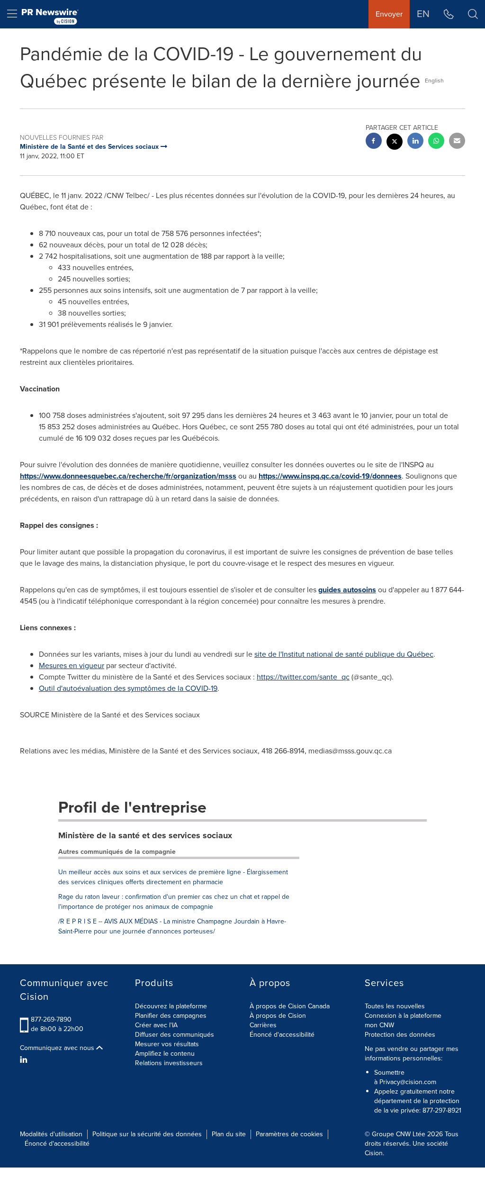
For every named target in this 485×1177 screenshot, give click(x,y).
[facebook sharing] (374, 142)
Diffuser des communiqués (174, 1035)
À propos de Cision (278, 1016)
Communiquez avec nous (58, 1048)
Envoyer (389, 14)
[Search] (473, 14)
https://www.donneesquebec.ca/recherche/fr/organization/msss (128, 476)
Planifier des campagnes (171, 1016)
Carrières (263, 1025)
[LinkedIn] (25, 1060)
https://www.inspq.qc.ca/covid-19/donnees (330, 476)
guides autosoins (347, 589)
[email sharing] (457, 142)
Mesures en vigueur (71, 665)
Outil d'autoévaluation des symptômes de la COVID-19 (128, 688)
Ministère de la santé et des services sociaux (145, 835)
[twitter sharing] (394, 143)
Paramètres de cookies (289, 1134)
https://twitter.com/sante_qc (303, 676)
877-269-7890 (51, 1019)
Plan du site (229, 1134)
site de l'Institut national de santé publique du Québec (343, 654)
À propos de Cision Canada (290, 1006)
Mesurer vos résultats (167, 1044)
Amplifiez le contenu (165, 1054)
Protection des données (400, 1035)
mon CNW (379, 1025)
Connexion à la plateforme (403, 1016)
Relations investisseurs (169, 1063)
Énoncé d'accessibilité (282, 1035)
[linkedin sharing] (415, 142)
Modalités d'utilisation (51, 1134)
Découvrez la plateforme (171, 1006)
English (434, 80)
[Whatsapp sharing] (436, 142)
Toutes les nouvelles (395, 1006)
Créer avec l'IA (156, 1025)
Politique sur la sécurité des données (147, 1134)
